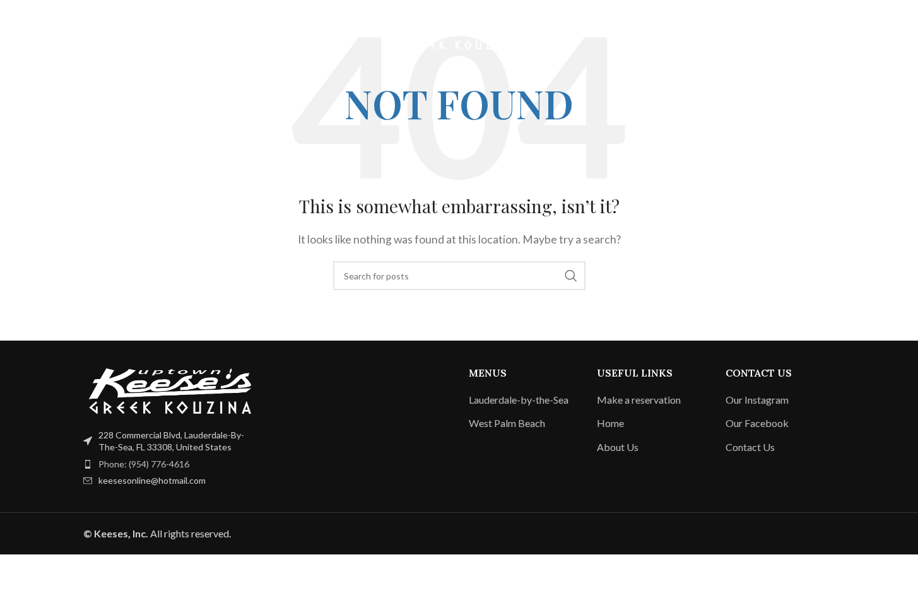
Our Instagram (757, 400)
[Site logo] (459, 32)
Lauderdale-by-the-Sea (518, 400)
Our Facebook (757, 423)
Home (610, 423)
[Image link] (170, 389)
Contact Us (750, 447)
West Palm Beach (507, 423)
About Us (617, 447)
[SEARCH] (571, 275)
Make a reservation (639, 400)
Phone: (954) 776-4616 (143, 464)
